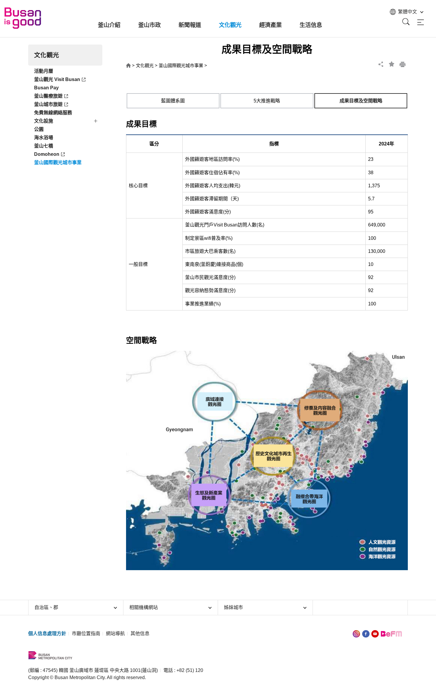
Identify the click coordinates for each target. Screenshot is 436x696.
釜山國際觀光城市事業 (58, 162)
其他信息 (140, 633)
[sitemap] (420, 22)
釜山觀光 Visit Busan (57, 79)
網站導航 (115, 633)
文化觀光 (145, 65)
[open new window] (356, 633)
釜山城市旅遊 (48, 104)
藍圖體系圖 (173, 100)
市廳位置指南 (86, 633)
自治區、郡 (46, 607)
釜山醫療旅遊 (48, 96)
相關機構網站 (143, 607)
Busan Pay (46, 87)
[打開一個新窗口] (366, 633)
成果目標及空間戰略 (361, 100)
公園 (39, 129)
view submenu (96, 122)
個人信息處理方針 (47, 633)
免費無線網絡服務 (53, 112)
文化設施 (43, 120)
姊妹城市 (233, 607)
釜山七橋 (43, 145)
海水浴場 (43, 137)
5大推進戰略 (267, 100)
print (402, 64)
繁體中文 (407, 12)
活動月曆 (43, 71)
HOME (128, 65)
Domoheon (46, 154)
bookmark (391, 64)
